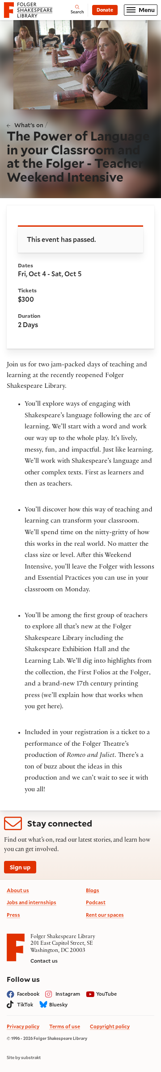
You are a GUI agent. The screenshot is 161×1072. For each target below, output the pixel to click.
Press (13, 914)
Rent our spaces (105, 914)
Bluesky (58, 1004)
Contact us (44, 960)
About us (18, 890)
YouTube (106, 993)
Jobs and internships (31, 902)
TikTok (25, 1004)
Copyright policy (110, 1026)
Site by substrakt (24, 1057)
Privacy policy (23, 1026)
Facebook (28, 993)
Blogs (92, 890)
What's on (28, 125)
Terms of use (64, 1026)
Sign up (20, 867)
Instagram (67, 993)
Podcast (96, 902)
